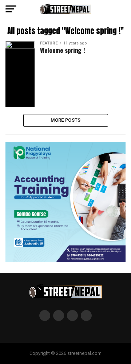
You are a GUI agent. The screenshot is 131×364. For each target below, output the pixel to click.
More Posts (66, 120)
